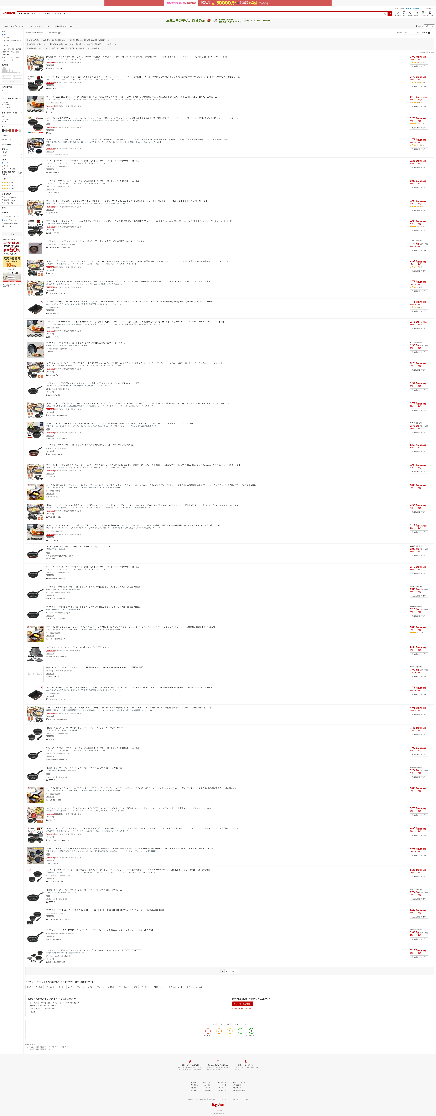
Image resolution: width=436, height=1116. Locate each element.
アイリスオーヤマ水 (175, 987)
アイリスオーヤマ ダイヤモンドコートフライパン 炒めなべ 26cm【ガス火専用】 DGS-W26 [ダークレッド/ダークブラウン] (96, 241)
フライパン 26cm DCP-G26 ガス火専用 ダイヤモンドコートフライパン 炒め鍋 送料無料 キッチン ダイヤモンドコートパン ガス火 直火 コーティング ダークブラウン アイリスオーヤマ (120, 423)
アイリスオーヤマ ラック (55, 987)
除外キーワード (6, 226)
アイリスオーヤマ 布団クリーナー (153, 987)
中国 (3, 90)
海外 (8, 149)
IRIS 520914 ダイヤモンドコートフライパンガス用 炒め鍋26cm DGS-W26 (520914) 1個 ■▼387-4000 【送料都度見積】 (95, 667)
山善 (135, 987)
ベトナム (4, 93)
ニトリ (70, 987)
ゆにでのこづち (53, 273)
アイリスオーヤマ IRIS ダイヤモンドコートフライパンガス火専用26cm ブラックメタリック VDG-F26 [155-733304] (93, 587)
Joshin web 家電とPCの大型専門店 (59, 919)
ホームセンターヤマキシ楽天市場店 (59, 247)
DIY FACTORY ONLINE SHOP (57, 454)
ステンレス (5, 119)
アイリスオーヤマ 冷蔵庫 (105, 987)
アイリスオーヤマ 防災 (85, 987)
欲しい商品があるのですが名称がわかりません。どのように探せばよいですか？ (54, 1003)
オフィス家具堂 (53, 540)
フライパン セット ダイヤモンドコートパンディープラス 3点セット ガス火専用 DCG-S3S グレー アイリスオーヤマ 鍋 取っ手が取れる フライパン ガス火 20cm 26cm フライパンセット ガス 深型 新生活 (128, 281)
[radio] (2, 34)
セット (63, 1049)
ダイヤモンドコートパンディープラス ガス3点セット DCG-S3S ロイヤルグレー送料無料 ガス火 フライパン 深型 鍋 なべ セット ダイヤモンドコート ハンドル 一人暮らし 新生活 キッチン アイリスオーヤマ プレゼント (134, 363)
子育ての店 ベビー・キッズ (56, 293)
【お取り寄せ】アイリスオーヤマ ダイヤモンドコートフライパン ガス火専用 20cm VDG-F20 (84, 768)
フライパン (65, 1047)
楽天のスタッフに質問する (243, 1004)
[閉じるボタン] (431, 40)
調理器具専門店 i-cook (55, 68)
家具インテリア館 (53, 313)
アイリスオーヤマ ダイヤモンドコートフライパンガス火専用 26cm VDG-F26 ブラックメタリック (86, 343)
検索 (12, 81)
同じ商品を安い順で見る (419, 66)
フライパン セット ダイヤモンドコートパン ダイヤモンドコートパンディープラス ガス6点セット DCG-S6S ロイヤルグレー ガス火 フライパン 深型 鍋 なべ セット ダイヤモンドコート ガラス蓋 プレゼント (130, 708)
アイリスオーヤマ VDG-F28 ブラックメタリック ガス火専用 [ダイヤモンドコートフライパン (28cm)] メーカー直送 (93, 161)
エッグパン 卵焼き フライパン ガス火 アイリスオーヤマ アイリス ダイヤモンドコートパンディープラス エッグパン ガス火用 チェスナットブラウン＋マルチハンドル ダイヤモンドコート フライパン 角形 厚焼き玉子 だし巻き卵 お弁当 (141, 788)
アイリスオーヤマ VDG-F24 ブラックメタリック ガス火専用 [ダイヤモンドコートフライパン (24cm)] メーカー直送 (93, 383)
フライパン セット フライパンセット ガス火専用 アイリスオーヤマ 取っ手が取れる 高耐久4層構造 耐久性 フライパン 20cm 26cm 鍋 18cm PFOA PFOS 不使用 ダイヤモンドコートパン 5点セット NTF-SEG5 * (130, 848)
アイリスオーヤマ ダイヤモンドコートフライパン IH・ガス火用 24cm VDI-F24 (78, 547)
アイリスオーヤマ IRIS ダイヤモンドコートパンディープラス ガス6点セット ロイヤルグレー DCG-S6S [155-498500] (93, 950)
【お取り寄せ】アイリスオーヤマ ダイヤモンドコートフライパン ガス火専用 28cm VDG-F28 (84, 890)
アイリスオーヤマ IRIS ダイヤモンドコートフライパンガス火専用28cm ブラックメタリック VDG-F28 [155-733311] (93, 607)
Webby (50, 351)
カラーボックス (124, 987)
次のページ (234, 971)
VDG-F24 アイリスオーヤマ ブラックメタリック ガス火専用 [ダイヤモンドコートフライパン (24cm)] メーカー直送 (93, 748)
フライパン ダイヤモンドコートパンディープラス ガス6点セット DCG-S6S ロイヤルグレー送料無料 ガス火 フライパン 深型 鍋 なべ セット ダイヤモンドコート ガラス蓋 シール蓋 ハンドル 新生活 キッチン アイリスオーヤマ (137, 261)
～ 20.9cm (5, 102)
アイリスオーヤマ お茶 (194, 987)
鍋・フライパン (54, 1047)
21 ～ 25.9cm (6, 105)
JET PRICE (51, 558)
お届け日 (4, 160)
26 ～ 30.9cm (6, 107)
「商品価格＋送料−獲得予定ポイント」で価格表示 (40, 33)
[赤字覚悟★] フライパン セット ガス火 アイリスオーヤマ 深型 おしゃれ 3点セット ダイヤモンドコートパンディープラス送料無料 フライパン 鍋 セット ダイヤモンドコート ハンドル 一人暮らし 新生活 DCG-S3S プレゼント (137, 57)
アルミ (4, 116)
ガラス (4, 122)
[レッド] (16, 130)
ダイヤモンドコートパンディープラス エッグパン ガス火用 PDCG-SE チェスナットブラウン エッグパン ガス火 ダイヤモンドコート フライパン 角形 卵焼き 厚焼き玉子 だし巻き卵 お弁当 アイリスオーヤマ (130, 302)
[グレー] (6, 130)
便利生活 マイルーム (54, 213)
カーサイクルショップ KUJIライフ (58, 840)
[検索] (390, 13)
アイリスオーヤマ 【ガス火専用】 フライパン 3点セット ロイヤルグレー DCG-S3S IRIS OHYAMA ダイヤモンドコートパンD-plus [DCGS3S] (105, 910)
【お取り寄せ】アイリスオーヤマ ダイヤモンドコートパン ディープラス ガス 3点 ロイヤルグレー (86, 728)
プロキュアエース (53, 677)
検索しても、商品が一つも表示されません (43, 1008)
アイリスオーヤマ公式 (34, 987)
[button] (428, 8)
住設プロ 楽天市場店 (54, 939)
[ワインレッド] (13, 130)
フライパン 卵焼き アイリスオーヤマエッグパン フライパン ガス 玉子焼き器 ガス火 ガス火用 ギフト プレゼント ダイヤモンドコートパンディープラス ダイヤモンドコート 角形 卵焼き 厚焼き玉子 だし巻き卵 (130, 627)
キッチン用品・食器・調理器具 (35, 1047)
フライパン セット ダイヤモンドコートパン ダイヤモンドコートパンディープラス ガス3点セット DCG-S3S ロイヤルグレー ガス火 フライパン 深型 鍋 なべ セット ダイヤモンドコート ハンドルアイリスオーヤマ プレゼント (137, 403)
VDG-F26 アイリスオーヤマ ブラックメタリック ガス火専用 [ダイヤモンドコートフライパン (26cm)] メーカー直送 (93, 567)
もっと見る (31, 1012)
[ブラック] (3, 130)
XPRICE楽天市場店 (54, 172)
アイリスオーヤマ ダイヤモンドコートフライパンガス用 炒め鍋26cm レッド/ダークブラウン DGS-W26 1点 (90, 445)
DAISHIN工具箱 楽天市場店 (56, 598)
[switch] (20, 173)
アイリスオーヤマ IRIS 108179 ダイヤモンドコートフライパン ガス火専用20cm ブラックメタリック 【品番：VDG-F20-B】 (100, 930)
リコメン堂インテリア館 (55, 881)
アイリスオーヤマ (7, 139)
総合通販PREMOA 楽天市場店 (57, 578)
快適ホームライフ (53, 88)
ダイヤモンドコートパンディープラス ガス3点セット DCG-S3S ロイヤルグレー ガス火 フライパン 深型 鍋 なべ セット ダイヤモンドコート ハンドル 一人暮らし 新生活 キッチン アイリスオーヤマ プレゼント (130, 808)
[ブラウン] (9, 130)
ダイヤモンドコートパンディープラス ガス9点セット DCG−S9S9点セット (78, 647)
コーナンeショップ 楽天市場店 (57, 656)
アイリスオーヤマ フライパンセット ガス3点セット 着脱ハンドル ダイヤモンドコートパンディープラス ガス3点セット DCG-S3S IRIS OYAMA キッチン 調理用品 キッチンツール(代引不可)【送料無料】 (128, 870)
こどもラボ (51, 477)
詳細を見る (95, 48)
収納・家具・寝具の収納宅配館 (57, 415)
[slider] (2, 73)
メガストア (51, 820)
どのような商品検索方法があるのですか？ (43, 1005)
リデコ (50, 112)
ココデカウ (51, 739)
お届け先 (4, 152)
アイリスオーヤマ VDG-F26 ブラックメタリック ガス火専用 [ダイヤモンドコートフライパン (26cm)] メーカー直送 (93, 181)
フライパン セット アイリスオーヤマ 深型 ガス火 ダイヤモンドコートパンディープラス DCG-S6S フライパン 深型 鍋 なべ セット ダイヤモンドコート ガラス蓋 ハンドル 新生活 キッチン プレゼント (127, 201)
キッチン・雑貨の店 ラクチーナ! (58, 155)
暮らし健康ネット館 (54, 517)
